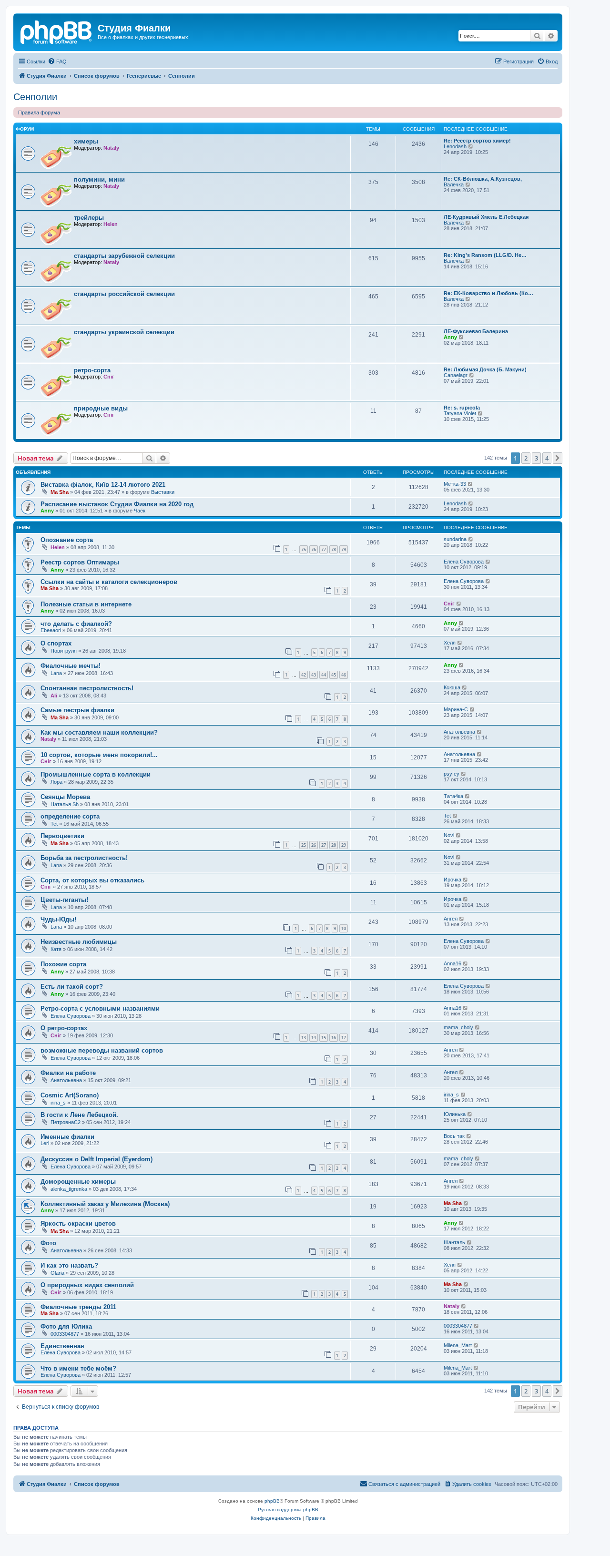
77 (323, 549)
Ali (54, 695)
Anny (450, 337)
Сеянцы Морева (65, 796)
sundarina (455, 539)
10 (343, 928)
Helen (110, 224)
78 (333, 549)
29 (343, 845)
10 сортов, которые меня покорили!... (99, 754)
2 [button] (526, 458)
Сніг (108, 376)
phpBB (272, 1501)
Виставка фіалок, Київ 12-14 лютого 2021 (103, 484)
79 (343, 549)
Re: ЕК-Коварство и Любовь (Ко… (488, 293)
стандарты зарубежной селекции (124, 255)
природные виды (101, 408)
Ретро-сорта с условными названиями (100, 1008)
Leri (45, 1143)
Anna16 (452, 963)
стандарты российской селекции (124, 293)
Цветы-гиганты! (64, 899)
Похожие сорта (63, 964)
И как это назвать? (69, 1265)
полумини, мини (99, 179)
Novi (449, 835)
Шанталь (454, 1242)
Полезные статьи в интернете (86, 604)
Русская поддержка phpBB (288, 1509)
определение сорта (70, 816)
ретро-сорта (92, 370)
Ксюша (452, 687)
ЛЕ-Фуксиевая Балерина (476, 331)
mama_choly (458, 1027)
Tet (54, 824)
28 (333, 845)
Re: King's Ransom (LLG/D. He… (485, 255)
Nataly (111, 148)
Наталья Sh (65, 804)
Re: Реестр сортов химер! (477, 140)
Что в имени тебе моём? (78, 1368)
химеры (86, 141)
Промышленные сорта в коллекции (96, 774)
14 (313, 1037)
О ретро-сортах (64, 1028)
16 (333, 1037)
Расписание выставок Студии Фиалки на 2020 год (117, 504)
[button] (557, 458)
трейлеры (89, 217)
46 (343, 675)
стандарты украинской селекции (124, 332)
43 (313, 675)
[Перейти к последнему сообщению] (471, 484)
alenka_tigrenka (69, 1189)
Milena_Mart (458, 1345)
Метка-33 (455, 484)
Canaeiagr (456, 375)
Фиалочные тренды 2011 (78, 1306)
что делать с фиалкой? (76, 623)
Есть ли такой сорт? (72, 986)
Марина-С (456, 709)
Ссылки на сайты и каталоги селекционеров (109, 581)
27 (323, 845)
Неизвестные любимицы (79, 941)
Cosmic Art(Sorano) (70, 1095)
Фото (48, 1243)
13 (303, 1037)
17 (343, 1037)
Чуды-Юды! (58, 919)
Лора (56, 782)
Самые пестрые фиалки (77, 710)
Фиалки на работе (68, 1072)
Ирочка (452, 879)
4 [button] (547, 458)
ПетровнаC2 (66, 1122)
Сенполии (35, 97)
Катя (56, 949)
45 (333, 675)
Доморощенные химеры (78, 1181)
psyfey (451, 774)
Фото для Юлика (66, 1326)
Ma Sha (60, 492)
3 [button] (536, 458)
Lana (56, 673)
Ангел (451, 918)
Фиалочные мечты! (71, 665)
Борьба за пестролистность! (84, 857)
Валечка (454, 184)
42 (303, 675)
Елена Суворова (464, 561)
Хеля (450, 642)
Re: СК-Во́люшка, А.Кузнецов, (483, 179)
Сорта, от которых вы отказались (92, 880)
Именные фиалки (67, 1136)
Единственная (62, 1346)
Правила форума (39, 112)
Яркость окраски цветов (78, 1223)
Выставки (162, 492)
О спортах (56, 643)
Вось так (454, 1136)
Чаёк (139, 510)
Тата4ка (453, 796)
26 (313, 845)
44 (323, 675)
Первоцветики (62, 835)
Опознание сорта (67, 539)
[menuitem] (57, 61)
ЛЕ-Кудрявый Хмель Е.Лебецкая (486, 217)
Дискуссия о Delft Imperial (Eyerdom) (96, 1159)
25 (303, 845)
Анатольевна (459, 732)
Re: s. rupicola (462, 407)
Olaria (57, 1273)
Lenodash (455, 146)
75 (303, 549)
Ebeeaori (51, 630)
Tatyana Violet (460, 413)
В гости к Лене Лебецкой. (79, 1114)
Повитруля (64, 651)
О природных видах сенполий (87, 1285)
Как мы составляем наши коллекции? (99, 732)
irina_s (58, 1103)
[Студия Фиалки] (57, 31)
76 (313, 549)
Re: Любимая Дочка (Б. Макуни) (485, 369)
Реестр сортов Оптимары (80, 562)
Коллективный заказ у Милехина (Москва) (105, 1204)
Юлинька (455, 1114)
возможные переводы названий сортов (102, 1050)
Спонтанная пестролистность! (87, 688)
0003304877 (65, 1334)
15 (323, 1037)
